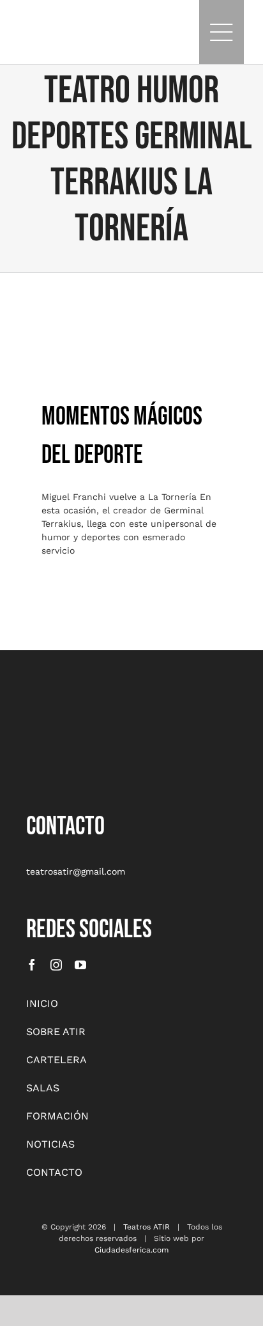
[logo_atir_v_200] (58, 706)
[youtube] (80, 965)
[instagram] (56, 965)
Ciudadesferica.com (131, 1249)
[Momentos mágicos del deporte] (131, 329)
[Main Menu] (221, 32)
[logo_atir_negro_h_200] (38, 25)
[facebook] (32, 965)
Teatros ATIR (146, 1226)
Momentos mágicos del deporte (131, 301)
